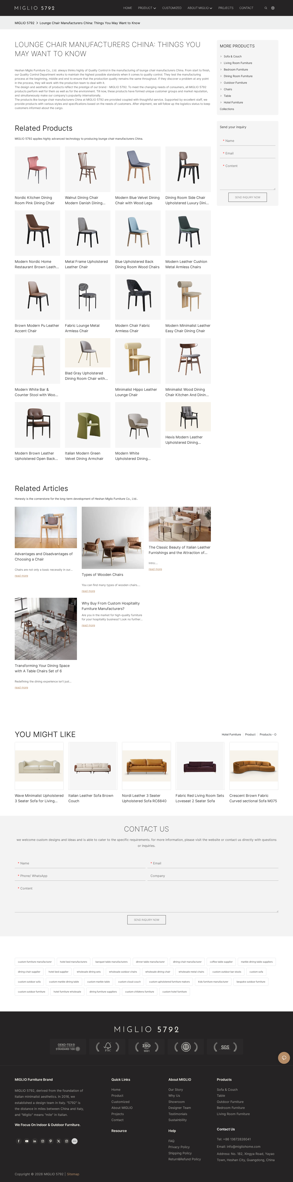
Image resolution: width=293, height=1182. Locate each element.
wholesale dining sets (89, 971)
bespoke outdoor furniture (251, 981)
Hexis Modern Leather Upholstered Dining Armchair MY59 (184, 440)
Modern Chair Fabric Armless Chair (132, 328)
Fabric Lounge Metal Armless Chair (82, 328)
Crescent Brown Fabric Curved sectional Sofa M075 (253, 798)
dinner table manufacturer (150, 961)
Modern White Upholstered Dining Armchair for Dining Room (137, 456)
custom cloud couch (129, 981)
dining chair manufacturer (187, 961)
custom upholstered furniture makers (169, 981)
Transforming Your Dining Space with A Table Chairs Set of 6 (42, 668)
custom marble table (98, 981)
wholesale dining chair (157, 971)
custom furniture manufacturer (35, 961)
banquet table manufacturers (111, 961)
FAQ (171, 1141)
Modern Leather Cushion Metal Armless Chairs (186, 264)
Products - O (268, 734)
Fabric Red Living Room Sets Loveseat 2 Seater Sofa (200, 798)
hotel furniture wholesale (67, 991)
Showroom (176, 1102)
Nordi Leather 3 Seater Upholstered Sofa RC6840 (144, 798)
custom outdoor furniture (31, 991)
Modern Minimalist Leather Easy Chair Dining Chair (187, 328)
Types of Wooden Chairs (102, 574)
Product (250, 734)
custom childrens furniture (139, 991)
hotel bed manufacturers (73, 961)
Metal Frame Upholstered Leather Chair (86, 264)
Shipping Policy (180, 1153)
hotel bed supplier (58, 971)
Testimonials (177, 1114)
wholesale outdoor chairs (123, 971)
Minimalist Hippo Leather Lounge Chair (136, 392)
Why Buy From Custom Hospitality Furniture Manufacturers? (111, 606)
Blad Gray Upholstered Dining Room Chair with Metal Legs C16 (85, 376)
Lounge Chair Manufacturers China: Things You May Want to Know (90, 23)
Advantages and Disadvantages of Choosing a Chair (44, 556)
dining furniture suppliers (103, 991)
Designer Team (179, 1108)
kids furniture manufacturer (213, 981)
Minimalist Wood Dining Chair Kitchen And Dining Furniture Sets (186, 392)
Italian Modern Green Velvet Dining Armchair (84, 456)
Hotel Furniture (231, 734)
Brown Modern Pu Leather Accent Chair (37, 328)
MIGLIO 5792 (24, 23)
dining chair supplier (29, 971)
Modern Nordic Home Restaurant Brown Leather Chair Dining (37, 264)
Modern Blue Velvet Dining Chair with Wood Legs (137, 200)
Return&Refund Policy (184, 1159)
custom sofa (256, 971)
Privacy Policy (179, 1147)
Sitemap (73, 1174)
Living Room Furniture (233, 1114)
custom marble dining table (64, 981)
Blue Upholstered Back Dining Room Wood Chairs (137, 264)
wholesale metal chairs (191, 971)
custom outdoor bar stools (226, 971)
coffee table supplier (221, 961)
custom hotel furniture (174, 991)
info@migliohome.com (244, 1147)
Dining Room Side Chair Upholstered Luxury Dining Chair (187, 200)
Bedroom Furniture (231, 1108)
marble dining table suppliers (257, 961)
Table (221, 1096)
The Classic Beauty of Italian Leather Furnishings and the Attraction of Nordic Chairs (179, 550)
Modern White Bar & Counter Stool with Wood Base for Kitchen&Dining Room (36, 392)
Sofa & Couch (227, 1090)
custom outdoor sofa (29, 981)
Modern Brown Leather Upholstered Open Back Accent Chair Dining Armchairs (35, 456)
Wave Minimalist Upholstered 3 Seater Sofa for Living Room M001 (39, 798)
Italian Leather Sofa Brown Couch (90, 798)
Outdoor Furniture (230, 1102)
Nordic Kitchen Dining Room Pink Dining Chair (35, 200)
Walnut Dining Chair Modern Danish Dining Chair (83, 200)
